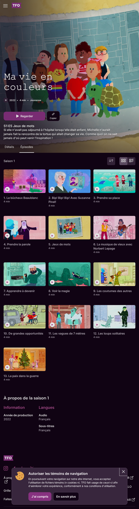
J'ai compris (39, 496)
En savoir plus (66, 496)
